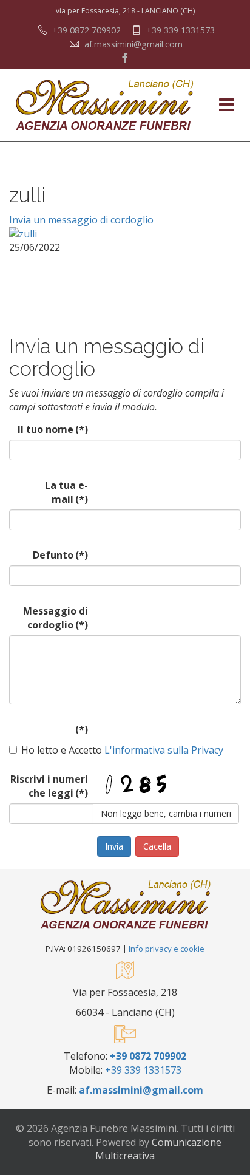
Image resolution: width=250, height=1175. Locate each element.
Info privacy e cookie (166, 948)
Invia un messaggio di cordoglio (81, 219)
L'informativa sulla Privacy (162, 750)
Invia (114, 846)
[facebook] (125, 57)
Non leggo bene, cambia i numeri (166, 813)
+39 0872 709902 (86, 30)
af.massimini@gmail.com (133, 44)
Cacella (157, 846)
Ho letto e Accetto (122, 750)
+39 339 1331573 (180, 30)
